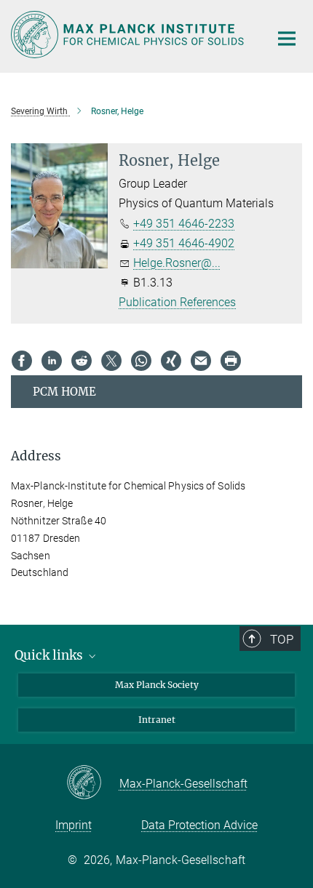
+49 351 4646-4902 (183, 243)
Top (281, 639)
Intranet (156, 719)
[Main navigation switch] (286, 38)
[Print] (231, 361)
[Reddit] (81, 361)
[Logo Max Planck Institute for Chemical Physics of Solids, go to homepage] (129, 34)
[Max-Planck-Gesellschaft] (92, 783)
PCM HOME (64, 392)
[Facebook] (22, 361)
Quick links (50, 655)
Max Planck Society (157, 684)
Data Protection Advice (199, 825)
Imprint (73, 825)
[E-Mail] (201, 361)
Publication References (177, 302)
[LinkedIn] (52, 361)
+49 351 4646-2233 (183, 224)
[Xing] (171, 361)
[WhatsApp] (141, 361)
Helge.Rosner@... (177, 263)
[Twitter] (111, 361)
